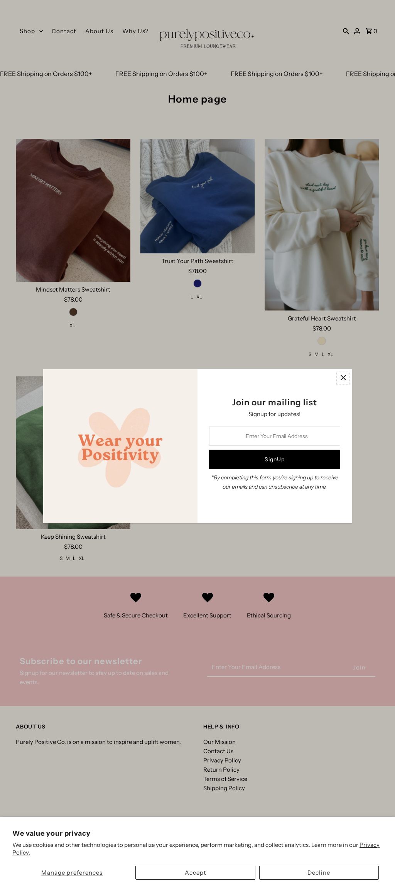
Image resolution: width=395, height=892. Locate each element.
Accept (195, 872)
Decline (318, 872)
